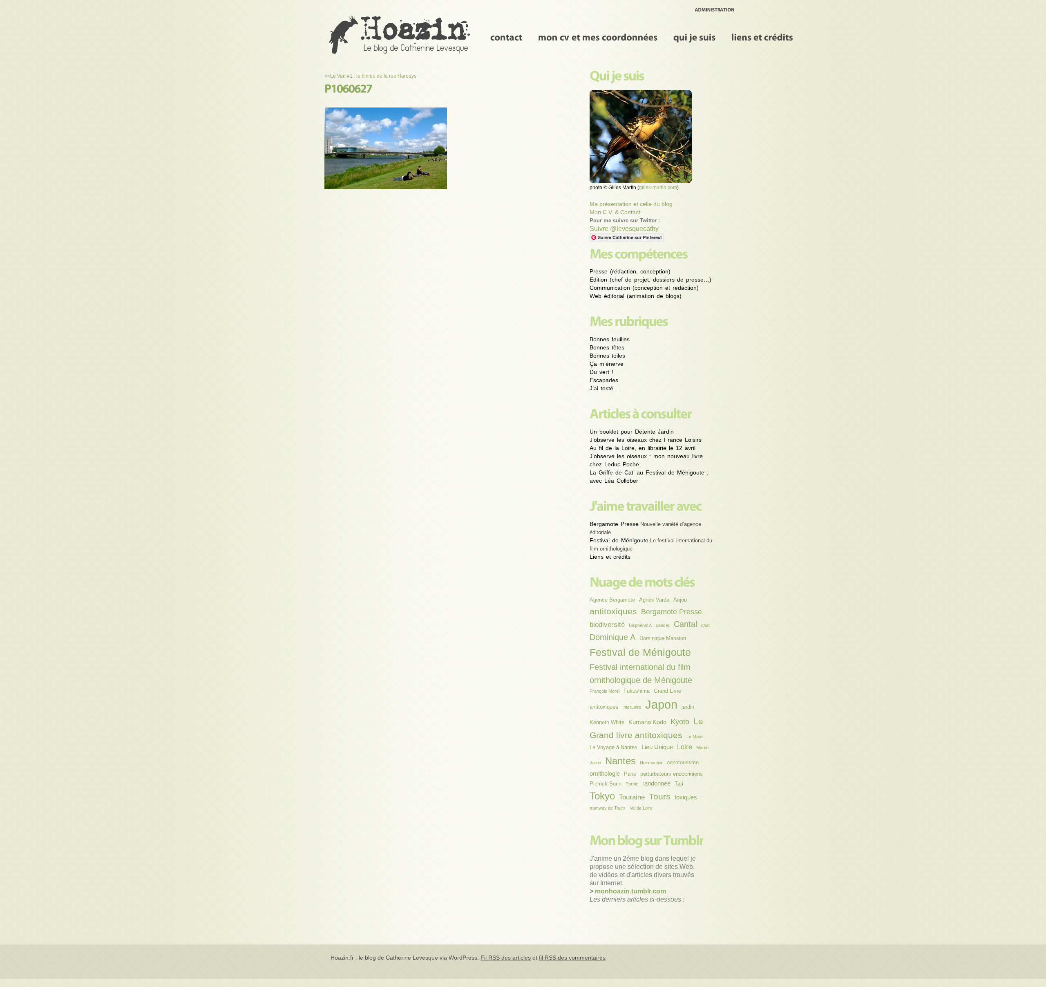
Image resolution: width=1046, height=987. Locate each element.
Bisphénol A (640, 625)
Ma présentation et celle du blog (631, 204)
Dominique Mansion (662, 638)
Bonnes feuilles (610, 339)
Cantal (685, 624)
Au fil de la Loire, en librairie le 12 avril (642, 448)
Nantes (620, 760)
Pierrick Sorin (605, 784)
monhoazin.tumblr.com (630, 891)
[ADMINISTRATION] (714, 10)
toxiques (686, 797)
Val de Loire (641, 808)
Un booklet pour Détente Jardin (632, 431)
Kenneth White (607, 722)
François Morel (604, 691)
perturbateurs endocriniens (671, 774)
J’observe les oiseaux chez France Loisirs (646, 439)
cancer (663, 625)
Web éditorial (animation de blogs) (636, 296)
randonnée (656, 783)
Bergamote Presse (614, 524)
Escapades (604, 380)
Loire (684, 747)
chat (705, 625)
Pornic (632, 783)
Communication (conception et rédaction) (644, 287)
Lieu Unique (657, 746)
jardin (688, 707)
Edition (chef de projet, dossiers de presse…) (650, 279)
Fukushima (637, 691)
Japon (661, 704)
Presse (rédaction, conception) (630, 271)
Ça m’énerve (607, 363)
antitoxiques (613, 611)
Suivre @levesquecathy (624, 228)
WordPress (463, 957)
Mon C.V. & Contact (615, 212)
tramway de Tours (608, 808)
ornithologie (605, 773)
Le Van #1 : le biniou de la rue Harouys (373, 76)
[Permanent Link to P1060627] (348, 88)
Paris (630, 774)
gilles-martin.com (658, 187)
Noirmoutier (651, 762)
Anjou (680, 600)
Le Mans (695, 736)
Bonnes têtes (607, 347)
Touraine (632, 797)
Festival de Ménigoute (619, 540)
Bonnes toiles (607, 355)
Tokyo (602, 795)
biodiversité (607, 625)
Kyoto (680, 722)
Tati (679, 784)
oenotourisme (683, 762)
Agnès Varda (654, 600)
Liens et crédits (610, 556)
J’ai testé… (604, 388)
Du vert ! (601, 372)
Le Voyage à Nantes (613, 747)
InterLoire (631, 707)
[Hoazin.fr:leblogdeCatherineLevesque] (400, 34)
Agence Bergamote (612, 600)
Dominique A (612, 637)
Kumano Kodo (647, 721)
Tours (660, 796)
